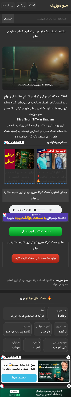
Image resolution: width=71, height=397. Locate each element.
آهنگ (32, 6)
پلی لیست (8, 6)
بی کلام (21, 6)
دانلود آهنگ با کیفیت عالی (36, 231)
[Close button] (68, 357)
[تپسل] (4, 215)
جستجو (7, 19)
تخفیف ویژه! (19, 378)
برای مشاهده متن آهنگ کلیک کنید (35, 258)
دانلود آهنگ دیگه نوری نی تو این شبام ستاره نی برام (36, 33)
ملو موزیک (59, 5)
